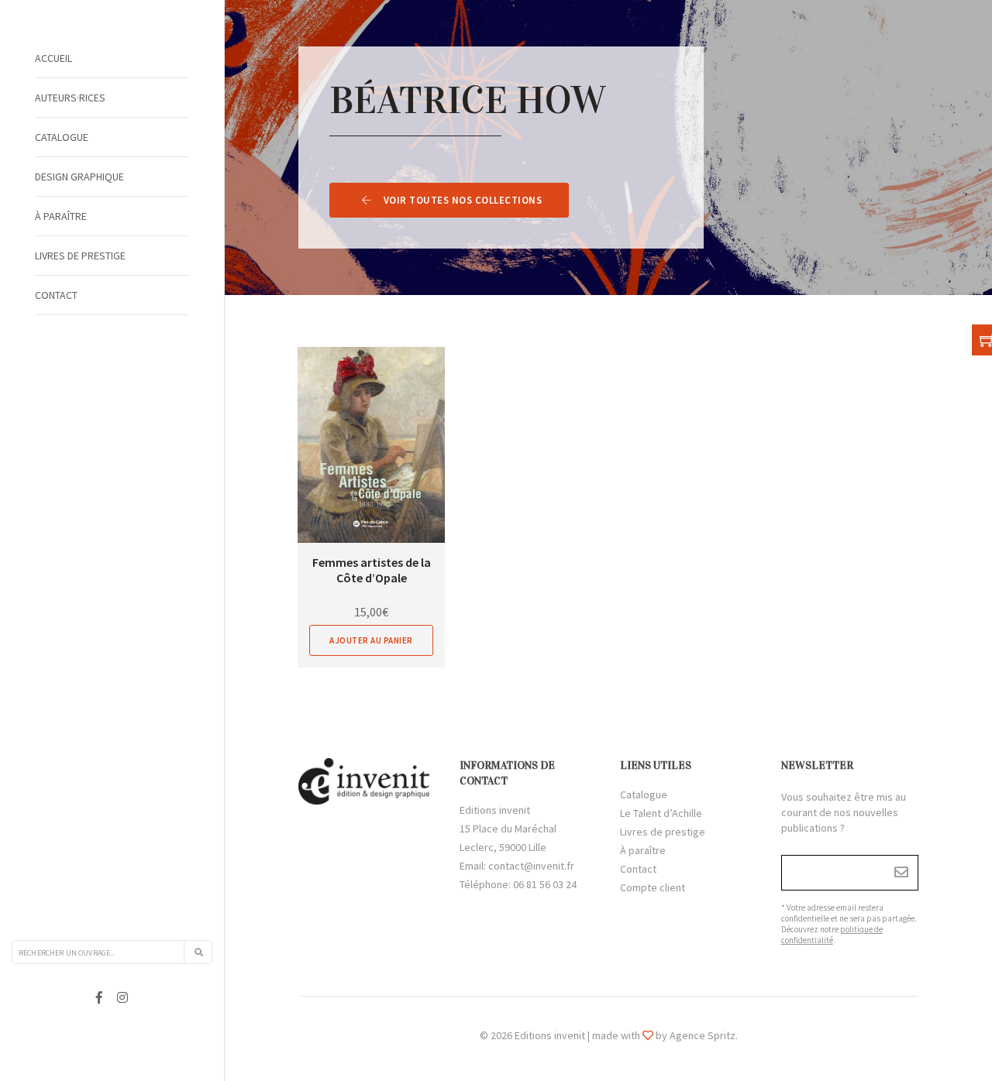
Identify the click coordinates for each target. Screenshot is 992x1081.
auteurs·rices (70, 98)
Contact (56, 295)
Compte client (652, 887)
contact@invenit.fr (531, 866)
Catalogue (61, 137)
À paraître (61, 216)
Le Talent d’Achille (661, 813)
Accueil (53, 58)
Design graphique (79, 177)
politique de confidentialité (832, 934)
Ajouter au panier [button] (371, 640)
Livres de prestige (80, 256)
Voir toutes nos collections (463, 200)
